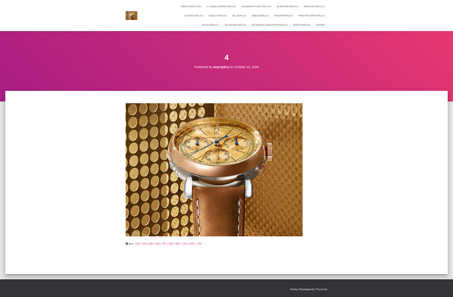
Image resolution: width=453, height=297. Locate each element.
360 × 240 (181, 243)
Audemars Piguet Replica (256, 6)
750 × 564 (167, 243)
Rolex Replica (210, 25)
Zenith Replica (301, 25)
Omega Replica (260, 15)
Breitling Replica (314, 6)
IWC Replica (239, 15)
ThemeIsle (321, 289)
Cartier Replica (193, 15)
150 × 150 (140, 243)
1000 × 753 (195, 243)
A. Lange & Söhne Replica (221, 6)
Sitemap (320, 25)
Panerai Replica (283, 15)
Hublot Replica (218, 15)
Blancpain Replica (288, 6)
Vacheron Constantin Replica (270, 25)
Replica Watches (191, 6)
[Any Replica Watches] (131, 15)
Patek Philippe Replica (311, 15)
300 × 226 (154, 243)
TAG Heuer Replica (235, 25)
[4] (214, 169)
